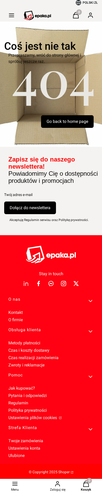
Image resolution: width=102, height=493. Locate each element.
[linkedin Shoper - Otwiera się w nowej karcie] (26, 283)
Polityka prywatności (27, 410)
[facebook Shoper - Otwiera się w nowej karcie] (38, 283)
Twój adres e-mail (18, 195)
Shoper (64, 472)
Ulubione (16, 455)
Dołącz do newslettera (30, 207)
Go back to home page (67, 121)
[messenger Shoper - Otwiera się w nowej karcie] (51, 283)
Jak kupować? (21, 388)
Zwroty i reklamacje (26, 365)
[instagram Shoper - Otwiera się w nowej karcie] (63, 283)
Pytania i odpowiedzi (27, 395)
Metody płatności (24, 342)
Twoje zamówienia (25, 440)
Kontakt (15, 312)
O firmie (15, 319)
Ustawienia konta (24, 448)
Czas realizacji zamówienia (33, 357)
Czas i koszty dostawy (28, 350)
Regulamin (18, 402)
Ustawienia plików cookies (33, 417)
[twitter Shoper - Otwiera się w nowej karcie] (76, 283)
